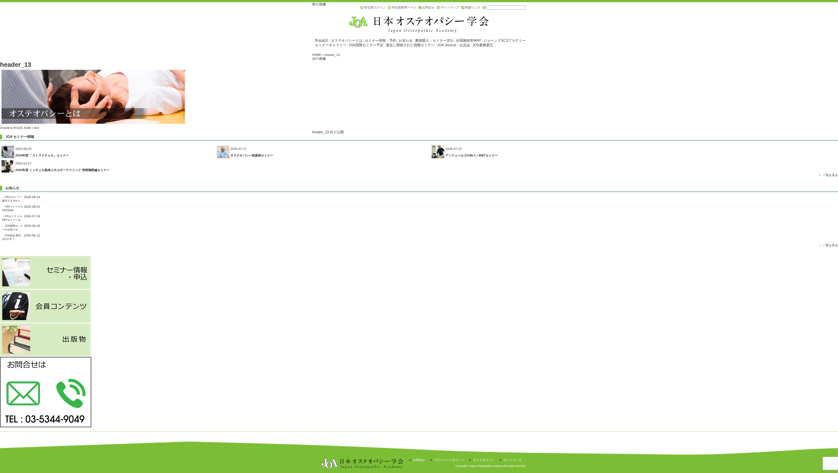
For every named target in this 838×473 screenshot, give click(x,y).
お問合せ (428, 7)
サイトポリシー (482, 460)
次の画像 (319, 58)
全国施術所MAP (468, 40)
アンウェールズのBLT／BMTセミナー (471, 155)
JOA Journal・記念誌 (453, 45)
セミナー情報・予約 (380, 40)
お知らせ (406, 40)
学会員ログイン (375, 7)
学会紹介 (322, 40)
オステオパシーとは (346, 40)
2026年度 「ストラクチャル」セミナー (42, 155)
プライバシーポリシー (446, 460)
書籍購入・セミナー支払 (434, 40)
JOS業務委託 (482, 45)
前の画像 (319, 4)
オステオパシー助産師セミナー (251, 155)
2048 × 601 (31, 128)
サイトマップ (450, 7)
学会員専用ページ (404, 7)
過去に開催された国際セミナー (410, 45)
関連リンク (472, 7)
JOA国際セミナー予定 (366, 45)
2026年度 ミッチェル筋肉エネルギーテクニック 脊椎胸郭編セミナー (62, 170)
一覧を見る (828, 175)
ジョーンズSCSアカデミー (504, 40)
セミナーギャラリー (330, 45)
